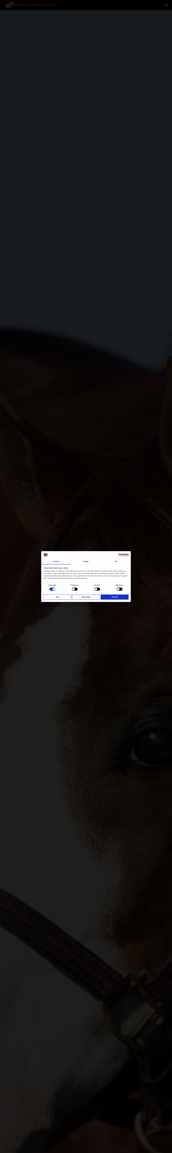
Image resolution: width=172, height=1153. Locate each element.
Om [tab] (116, 561)
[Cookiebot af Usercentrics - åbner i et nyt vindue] (120, 554)
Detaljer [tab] (86, 561)
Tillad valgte (86, 597)
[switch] (75, 589)
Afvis (57, 597)
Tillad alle (114, 597)
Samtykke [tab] (56, 561)
